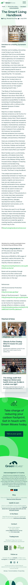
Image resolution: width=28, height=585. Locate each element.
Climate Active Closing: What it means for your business (12, 344)
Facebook (12, 559)
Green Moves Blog (13, 6)
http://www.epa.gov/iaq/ (10, 292)
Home (3, 6)
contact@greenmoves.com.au (14, 530)
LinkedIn (15, 557)
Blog (4, 336)
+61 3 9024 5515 (15, 532)
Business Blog (9, 336)
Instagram (4, 559)
